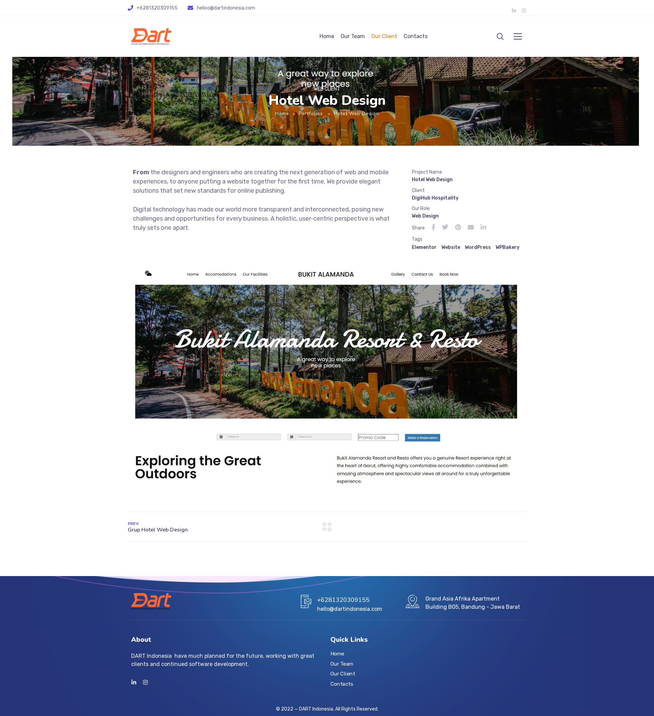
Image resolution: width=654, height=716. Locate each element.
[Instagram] (523, 10)
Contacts (415, 36)
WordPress (478, 247)
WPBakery (507, 247)
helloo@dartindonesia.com (226, 8)
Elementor (424, 247)
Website (450, 247)
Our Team (353, 36)
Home (327, 36)
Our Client (384, 36)
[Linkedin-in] (514, 10)
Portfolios (311, 113)
